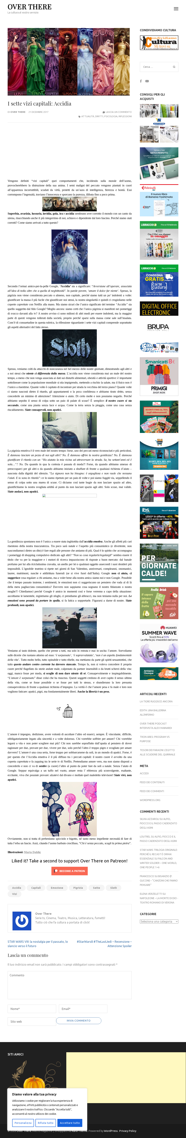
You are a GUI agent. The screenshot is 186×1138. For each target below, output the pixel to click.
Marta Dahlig (32, 852)
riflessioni (125, 116)
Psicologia (111, 116)
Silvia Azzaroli (149, 819)
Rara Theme (79, 1130)
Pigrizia (78, 887)
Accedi (144, 773)
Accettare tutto (70, 1122)
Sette (96, 887)
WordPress (111, 1130)
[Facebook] (141, 81)
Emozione (57, 887)
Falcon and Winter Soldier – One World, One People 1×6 (158, 863)
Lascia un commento (119, 112)
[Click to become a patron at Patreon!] (69, 876)
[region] (47, 1109)
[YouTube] (147, 81)
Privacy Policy (127, 1130)
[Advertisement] (126, 1077)
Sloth (113, 887)
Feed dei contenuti (152, 782)
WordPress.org (150, 800)
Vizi (14, 894)
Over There (30, 6)
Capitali (36, 887)
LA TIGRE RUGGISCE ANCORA (156, 701)
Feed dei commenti (152, 791)
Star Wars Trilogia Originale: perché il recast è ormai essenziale (159, 854)
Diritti (99, 116)
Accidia (16, 887)
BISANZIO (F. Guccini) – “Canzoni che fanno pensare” (159, 880)
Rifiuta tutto (46, 1122)
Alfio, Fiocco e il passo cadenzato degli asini (158, 823)
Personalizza (23, 1122)
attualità (87, 116)
